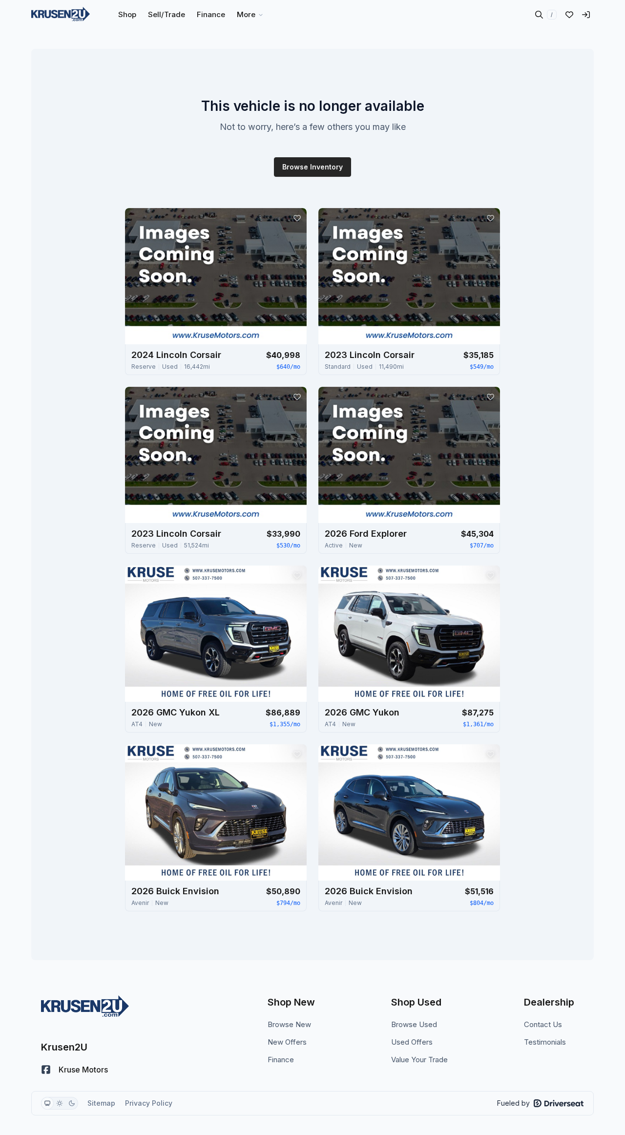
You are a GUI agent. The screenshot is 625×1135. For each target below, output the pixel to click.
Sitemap (101, 1103)
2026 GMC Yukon (362, 712)
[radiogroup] (60, 1103)
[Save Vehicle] (297, 218)
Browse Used (414, 1024)
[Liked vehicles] (569, 14)
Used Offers (412, 1042)
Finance (281, 1059)
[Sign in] (586, 14)
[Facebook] (46, 1069)
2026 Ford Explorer (366, 533)
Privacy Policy (148, 1103)
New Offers (287, 1042)
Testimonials (545, 1042)
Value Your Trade (419, 1059)
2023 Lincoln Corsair (370, 355)
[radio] (47, 1103)
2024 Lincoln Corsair (176, 355)
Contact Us (543, 1024)
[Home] (60, 14)
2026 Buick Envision (175, 891)
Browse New (289, 1024)
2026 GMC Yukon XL (175, 712)
